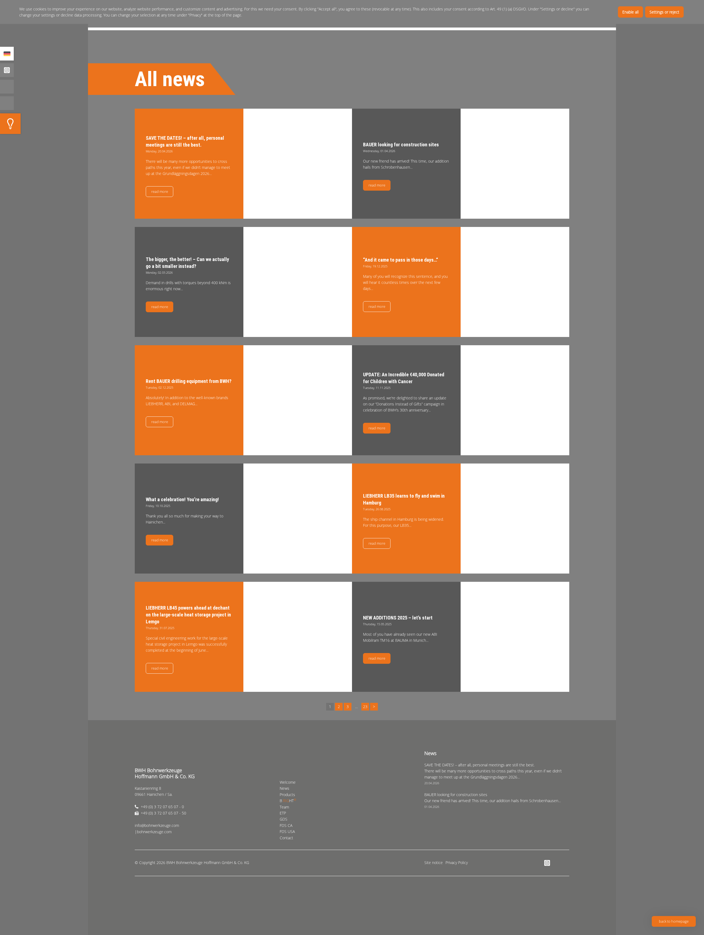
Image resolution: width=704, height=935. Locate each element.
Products (287, 794)
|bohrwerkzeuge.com (153, 831)
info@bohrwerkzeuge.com (157, 825)
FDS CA (286, 825)
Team (284, 807)
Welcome (288, 782)
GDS (283, 819)
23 (365, 706)
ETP (283, 813)
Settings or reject (664, 12)
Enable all (630, 12)
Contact (286, 837)
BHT (288, 800)
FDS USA (287, 831)
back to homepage (674, 921)
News (284, 788)
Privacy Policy (457, 862)
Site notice (433, 862)
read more (159, 191)
